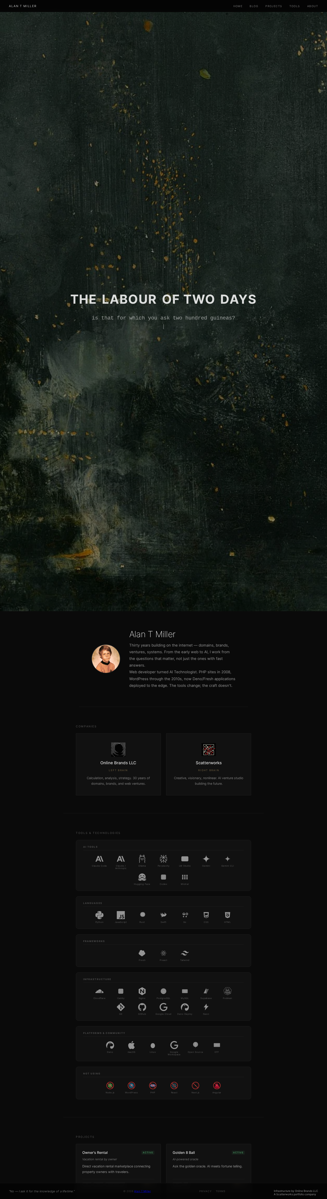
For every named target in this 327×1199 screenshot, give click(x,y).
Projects (273, 6)
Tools (294, 6)
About (312, 6)
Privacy (205, 1191)
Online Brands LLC (306, 1191)
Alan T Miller (22, 6)
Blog (254, 6)
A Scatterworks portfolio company (295, 1194)
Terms (221, 1191)
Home (238, 6)
